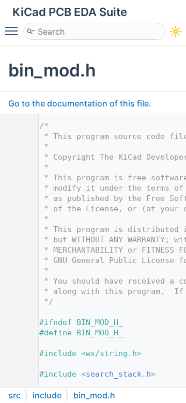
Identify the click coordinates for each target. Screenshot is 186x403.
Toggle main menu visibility (13, 30)
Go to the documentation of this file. (79, 103)
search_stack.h (118, 374)
